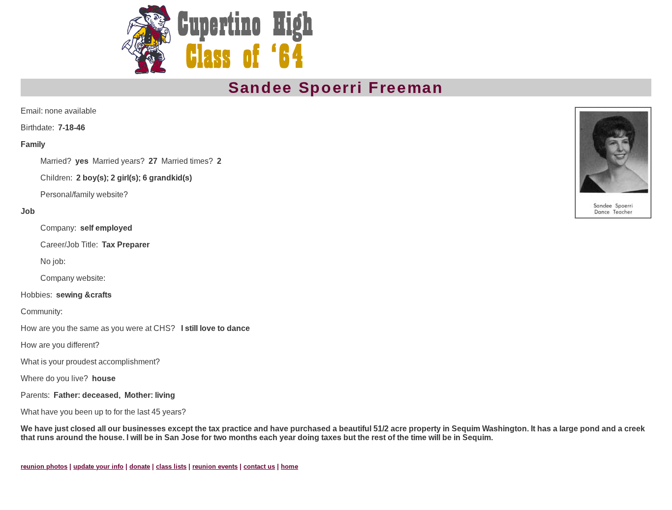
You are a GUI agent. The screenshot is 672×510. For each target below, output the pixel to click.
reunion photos (44, 466)
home (289, 466)
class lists (171, 466)
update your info (98, 466)
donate (139, 466)
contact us (259, 466)
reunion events (215, 466)
